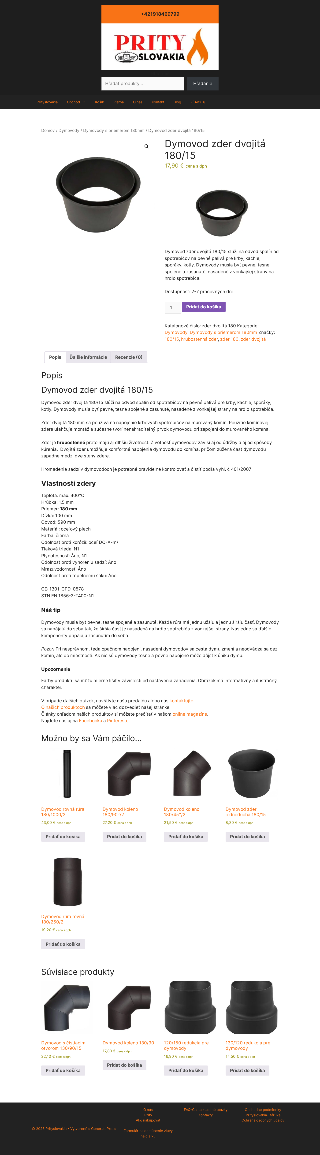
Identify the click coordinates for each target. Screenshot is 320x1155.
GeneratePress (103, 1128)
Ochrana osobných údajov (263, 1120)
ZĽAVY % (197, 102)
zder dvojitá (253, 339)
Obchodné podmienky (263, 1109)
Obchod (73, 102)
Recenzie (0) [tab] (129, 357)
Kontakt (158, 102)
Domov (48, 130)
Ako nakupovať (148, 1120)
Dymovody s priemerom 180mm (114, 130)
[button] (146, 146)
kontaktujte (181, 700)
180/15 (172, 339)
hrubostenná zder (199, 339)
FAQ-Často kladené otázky (205, 1109)
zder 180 (229, 339)
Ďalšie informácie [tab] (88, 357)
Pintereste (118, 720)
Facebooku (90, 720)
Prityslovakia (47, 102)
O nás (137, 102)
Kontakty (205, 1115)
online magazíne (190, 714)
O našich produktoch (63, 707)
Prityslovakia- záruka (263, 1115)
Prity (148, 1115)
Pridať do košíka (203, 307)
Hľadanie (160, 73)
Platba (118, 102)
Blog (177, 102)
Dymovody (69, 130)
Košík (99, 102)
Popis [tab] (55, 357)
